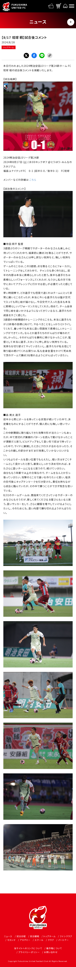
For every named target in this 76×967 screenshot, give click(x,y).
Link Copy (49, 55)
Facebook (34, 55)
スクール (39, 939)
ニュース (8, 936)
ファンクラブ (66, 936)
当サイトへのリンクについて (28, 948)
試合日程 (21, 936)
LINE (42, 55)
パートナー (63, 939)
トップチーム (8, 47)
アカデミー (25, 939)
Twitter (26, 55)
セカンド (11, 939)
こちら (32, 179)
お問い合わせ (51, 952)
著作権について (54, 948)
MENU (70, 22)
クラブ (51, 939)
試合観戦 (34, 936)
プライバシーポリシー (29, 952)
